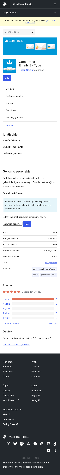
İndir (7, 78)
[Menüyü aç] (55, 4)
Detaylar (10, 88)
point (54, 275)
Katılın (34, 385)
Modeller (35, 376)
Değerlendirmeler (14, 96)
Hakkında (8, 361)
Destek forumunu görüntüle (16, 344)
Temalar (35, 366)
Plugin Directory (10, 12)
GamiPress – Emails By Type (30, 63)
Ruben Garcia (26, 70)
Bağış (35, 395)
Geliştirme (11, 110)
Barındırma (8, 371)
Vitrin (34, 361)
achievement (38, 269)
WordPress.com (12, 409)
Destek (9, 125)
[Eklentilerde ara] (32, 32)
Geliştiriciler (8, 395)
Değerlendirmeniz (12, 323)
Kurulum (9, 103)
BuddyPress (10, 424)
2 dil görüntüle (51, 263)
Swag (35, 400)
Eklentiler (36, 371)
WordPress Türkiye (19, 436)
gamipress (45, 275)
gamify (36, 275)
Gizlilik (6, 376)
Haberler (7, 366)
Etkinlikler (36, 390)
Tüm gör (53, 323)
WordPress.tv (11, 400)
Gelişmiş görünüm (14, 117)
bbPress (8, 419)
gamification (51, 269)
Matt (7, 414)
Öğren (6, 385)
